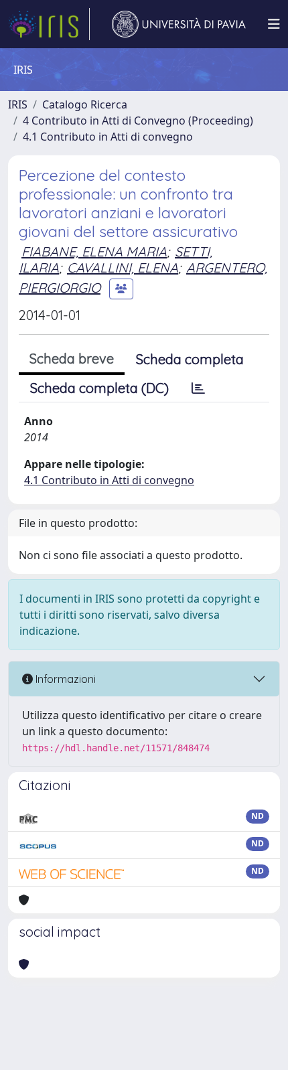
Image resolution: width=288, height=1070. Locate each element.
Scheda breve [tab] (71, 358)
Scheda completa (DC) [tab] (99, 388)
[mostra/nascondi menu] (274, 24)
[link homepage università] (179, 24)
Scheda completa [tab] (190, 359)
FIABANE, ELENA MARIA (94, 251)
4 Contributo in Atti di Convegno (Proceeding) (138, 120)
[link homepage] (49, 24)
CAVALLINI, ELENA (122, 267)
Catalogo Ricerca (84, 104)
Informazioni (64, 679)
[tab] (198, 388)
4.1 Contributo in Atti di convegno (108, 136)
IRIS (17, 104)
